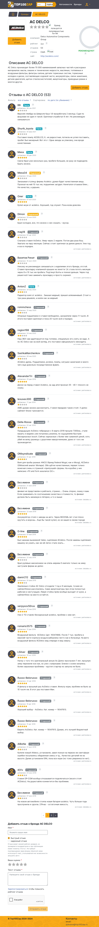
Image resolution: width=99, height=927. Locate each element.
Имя (11, 827)
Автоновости (65, 4)
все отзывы (23, 100)
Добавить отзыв (16, 41)
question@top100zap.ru (77, 924)
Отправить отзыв (38, 909)
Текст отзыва (15, 870)
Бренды (77, 4)
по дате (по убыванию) (59, 100)
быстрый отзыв (18, 838)
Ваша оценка (15, 860)
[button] (87, 4)
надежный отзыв (19, 841)
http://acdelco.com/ (50, 56)
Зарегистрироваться (18, 889)
